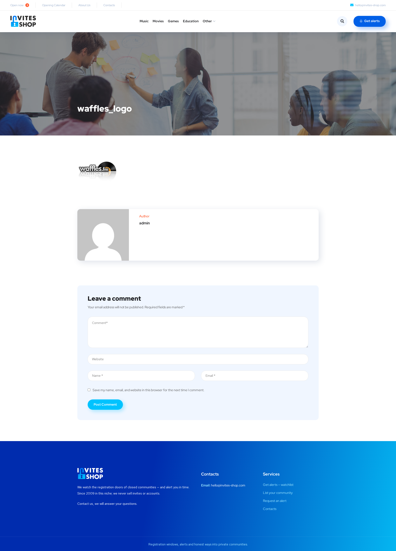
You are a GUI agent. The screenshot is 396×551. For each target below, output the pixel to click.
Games (173, 21)
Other (207, 21)
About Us (84, 5)
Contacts (109, 5)
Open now (19, 5)
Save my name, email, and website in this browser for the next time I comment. (148, 390)
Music (144, 21)
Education (191, 21)
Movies (158, 21)
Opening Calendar (53, 5)
